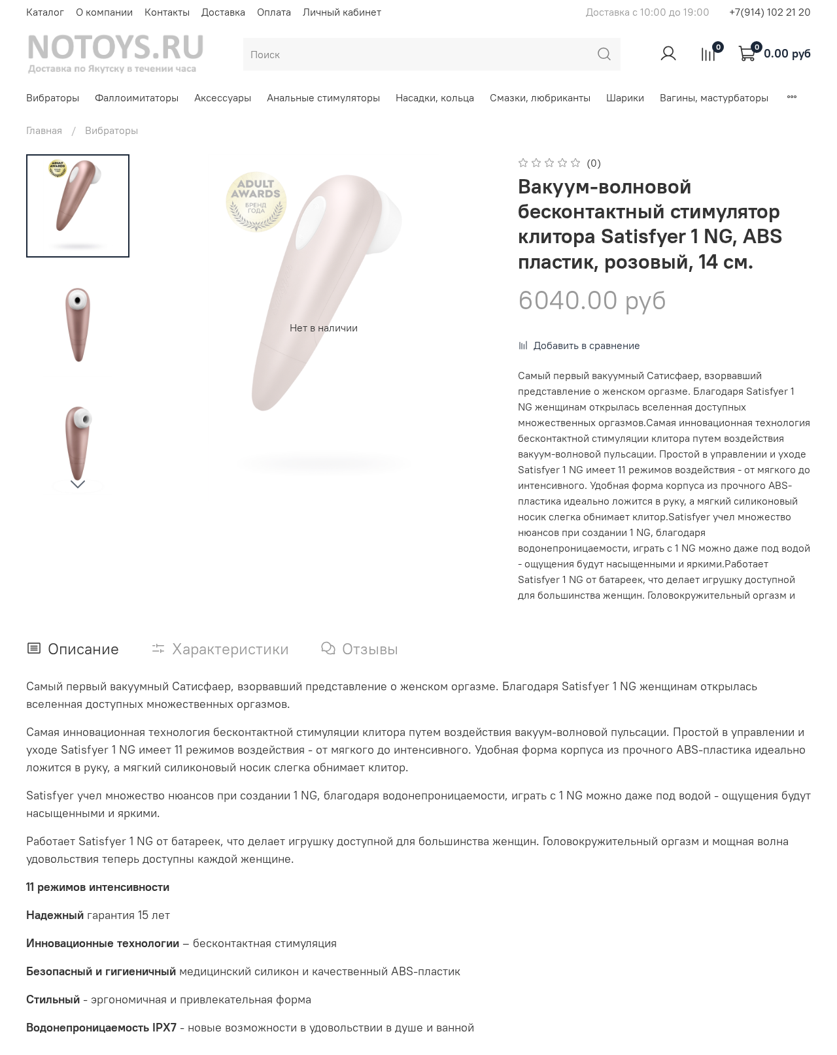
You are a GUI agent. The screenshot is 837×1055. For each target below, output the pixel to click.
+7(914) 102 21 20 (770, 11)
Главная (44, 130)
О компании (104, 11)
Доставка (223, 11)
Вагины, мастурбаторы (714, 97)
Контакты (167, 11)
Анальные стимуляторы (323, 97)
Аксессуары (222, 97)
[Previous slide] (176, 327)
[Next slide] (78, 483)
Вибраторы (52, 97)
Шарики (625, 97)
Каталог (45, 11)
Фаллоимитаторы (137, 97)
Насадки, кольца (435, 97)
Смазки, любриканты (540, 97)
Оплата (274, 11)
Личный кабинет (342, 11)
